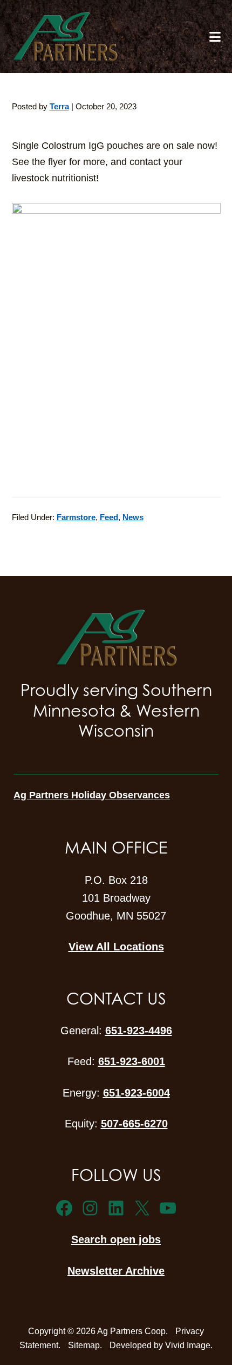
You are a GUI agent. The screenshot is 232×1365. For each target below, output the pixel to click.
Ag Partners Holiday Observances (91, 795)
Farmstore (76, 517)
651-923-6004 (136, 1093)
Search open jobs (116, 1239)
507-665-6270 (134, 1124)
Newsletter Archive (116, 1271)
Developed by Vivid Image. (161, 1345)
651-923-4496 (138, 1030)
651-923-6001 (131, 1061)
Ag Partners (100, 36)
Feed (109, 517)
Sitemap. (85, 1345)
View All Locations (116, 947)
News (133, 517)
